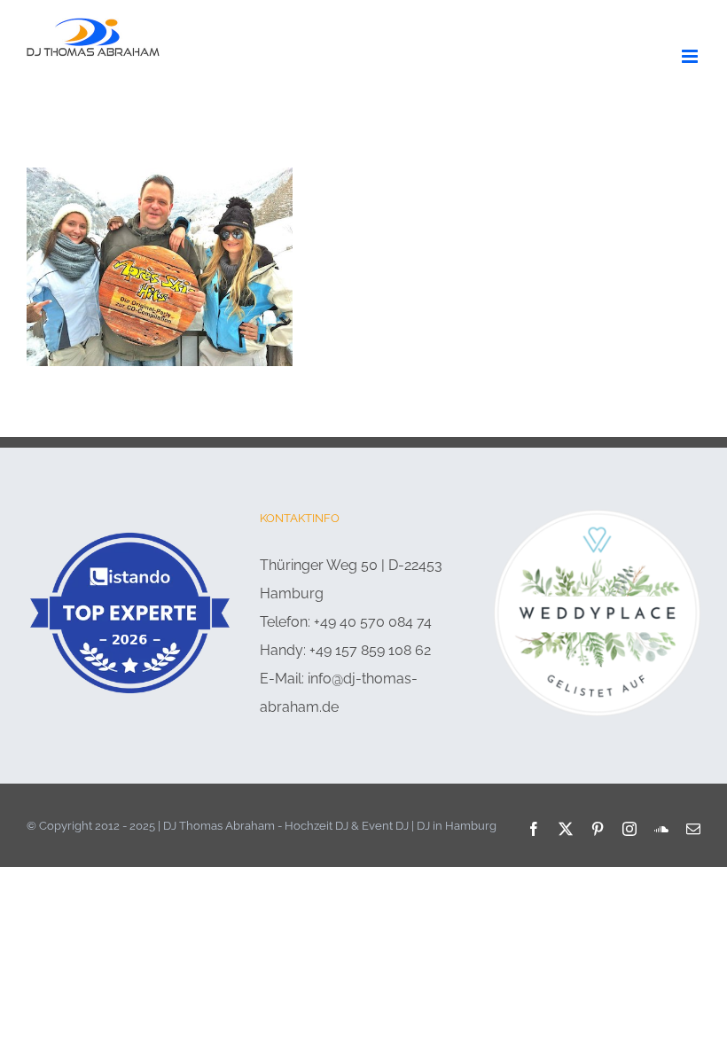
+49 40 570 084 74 (373, 621)
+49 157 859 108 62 (370, 650)
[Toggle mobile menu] (691, 56)
